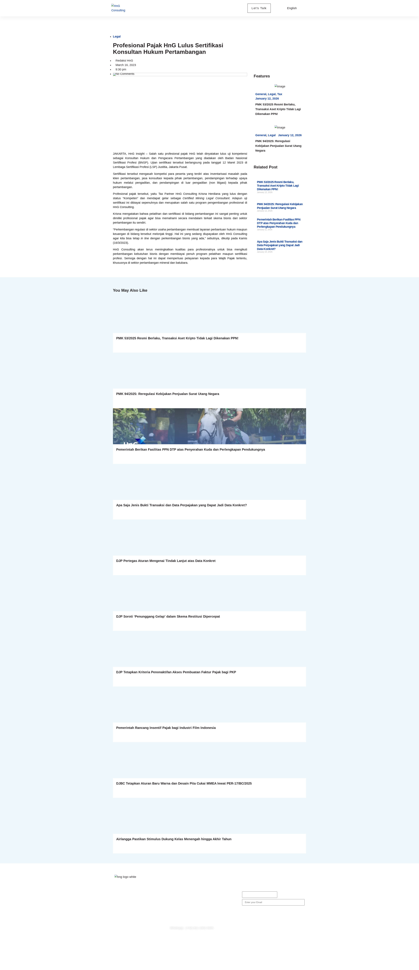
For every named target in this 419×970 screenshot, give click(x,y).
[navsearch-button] (278, 8)
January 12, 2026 (267, 98)
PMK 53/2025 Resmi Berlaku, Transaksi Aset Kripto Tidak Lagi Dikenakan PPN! (278, 109)
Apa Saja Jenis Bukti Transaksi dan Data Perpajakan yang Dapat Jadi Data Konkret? (279, 245)
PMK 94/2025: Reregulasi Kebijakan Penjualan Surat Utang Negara (278, 145)
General (260, 94)
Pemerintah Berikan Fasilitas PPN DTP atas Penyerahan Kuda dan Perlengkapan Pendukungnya (278, 223)
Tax (279, 94)
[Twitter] (128, 909)
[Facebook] (119, 909)
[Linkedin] (119, 919)
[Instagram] (138, 909)
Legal (117, 36)
